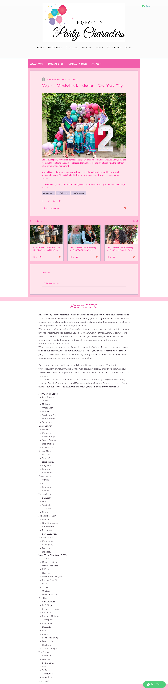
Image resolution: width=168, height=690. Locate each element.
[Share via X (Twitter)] (48, 201)
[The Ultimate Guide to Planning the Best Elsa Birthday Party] (84, 234)
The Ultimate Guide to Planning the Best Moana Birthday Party (120, 248)
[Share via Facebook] (43, 201)
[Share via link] (60, 201)
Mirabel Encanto (63, 193)
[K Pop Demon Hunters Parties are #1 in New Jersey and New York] (46, 234)
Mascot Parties (77, 63)
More (95, 63)
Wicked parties (55, 63)
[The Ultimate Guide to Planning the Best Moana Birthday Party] (121, 234)
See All (135, 221)
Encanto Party (48, 193)
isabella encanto (78, 193)
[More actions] (125, 79)
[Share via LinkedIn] (54, 201)
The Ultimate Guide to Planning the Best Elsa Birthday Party (83, 248)
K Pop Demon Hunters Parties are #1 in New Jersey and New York (46, 248)
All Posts (36, 63)
